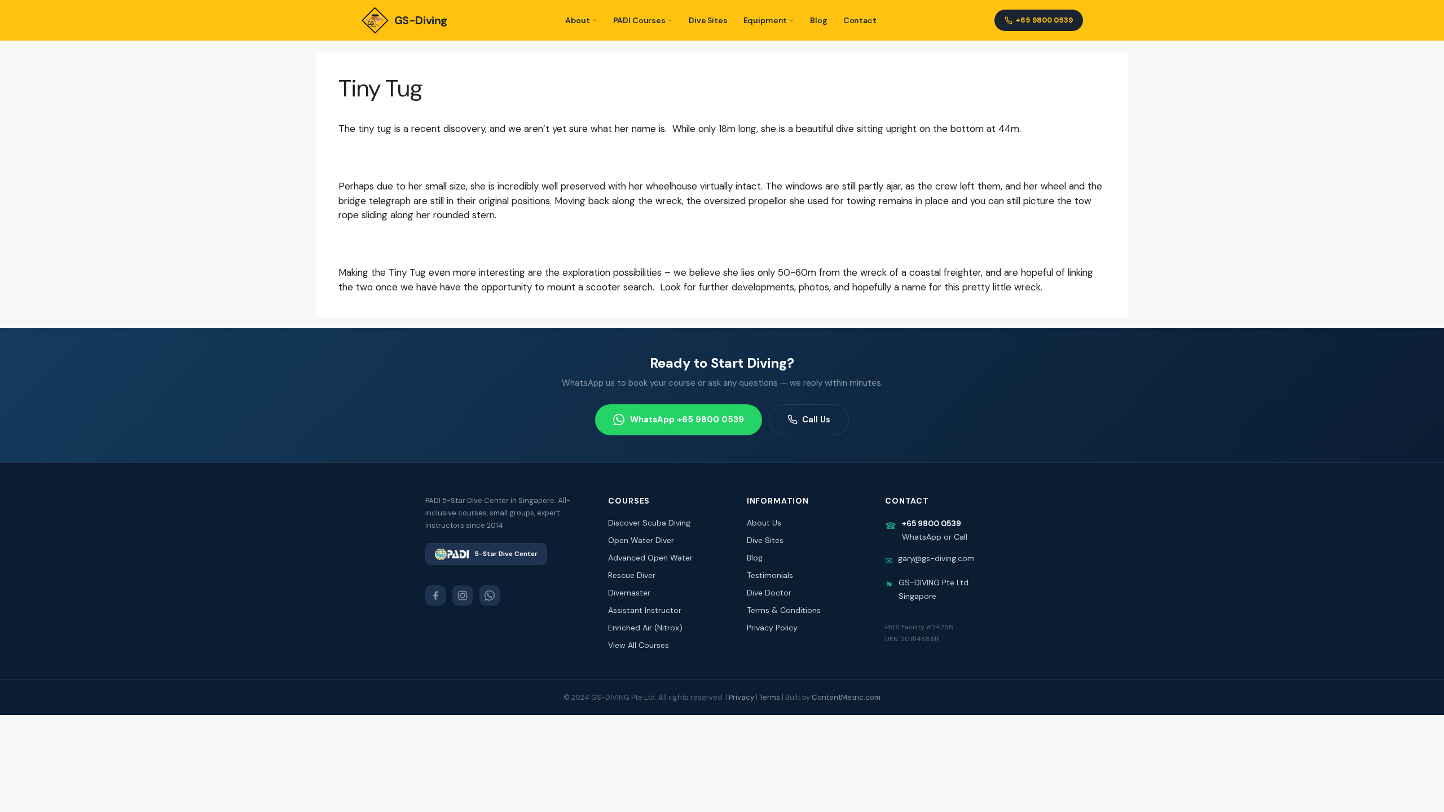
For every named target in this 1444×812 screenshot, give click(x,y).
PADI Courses (639, 20)
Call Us (816, 419)
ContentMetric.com (846, 697)
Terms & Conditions (784, 610)
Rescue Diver (631, 575)
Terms (769, 697)
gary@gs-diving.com (936, 558)
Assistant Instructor (644, 610)
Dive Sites (708, 20)
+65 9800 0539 (1044, 20)
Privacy (741, 697)
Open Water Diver (641, 540)
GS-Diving (420, 20)
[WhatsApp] (489, 595)
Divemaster (629, 593)
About (577, 20)
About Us (764, 523)
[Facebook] (435, 595)
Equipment (765, 20)
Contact (860, 20)
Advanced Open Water (650, 558)
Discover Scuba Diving (649, 523)
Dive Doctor (769, 593)
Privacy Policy (772, 628)
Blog (818, 20)
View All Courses (638, 645)
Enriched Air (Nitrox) (645, 628)
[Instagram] (462, 595)
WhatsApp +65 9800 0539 (687, 419)
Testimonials (770, 575)
